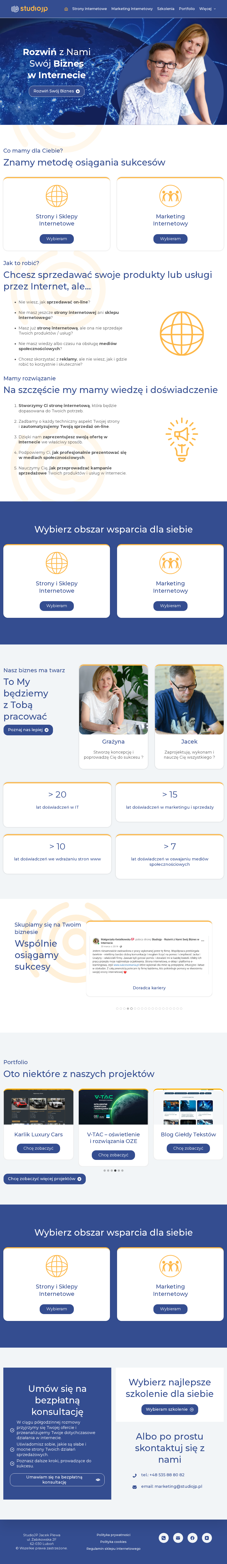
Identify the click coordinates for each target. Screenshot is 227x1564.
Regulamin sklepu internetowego (113, 1549)
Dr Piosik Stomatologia (113, 1137)
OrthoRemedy (38, 1134)
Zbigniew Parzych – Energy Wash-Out (188, 1137)
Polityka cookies (113, 1542)
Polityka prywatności (113, 1535)
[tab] (117, 1008)
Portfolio (187, 9)
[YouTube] (207, 1538)
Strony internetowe (89, 9)
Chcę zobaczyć (41, 1148)
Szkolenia (165, 9)
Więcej (205, 9)
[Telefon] (164, 1538)
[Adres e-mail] (178, 1538)
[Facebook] (193, 1538)
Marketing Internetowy (132, 9)
